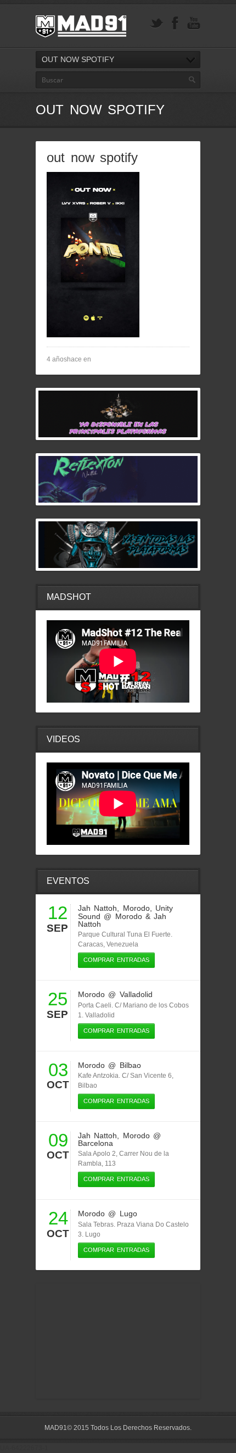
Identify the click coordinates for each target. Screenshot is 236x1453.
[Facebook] (175, 23)
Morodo (136, 908)
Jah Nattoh (97, 908)
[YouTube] (193, 23)
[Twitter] (156, 23)
